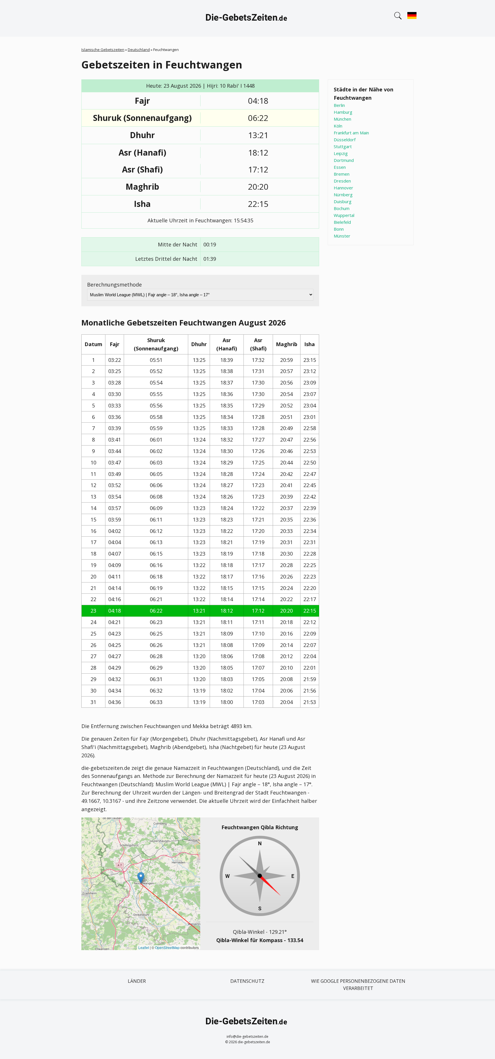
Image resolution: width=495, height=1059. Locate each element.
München (342, 119)
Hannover (343, 188)
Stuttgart (343, 146)
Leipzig (341, 153)
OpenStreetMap (167, 947)
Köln (338, 126)
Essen (340, 167)
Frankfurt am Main (351, 133)
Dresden (342, 181)
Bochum (341, 208)
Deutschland (139, 49)
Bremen (341, 174)
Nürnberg (343, 194)
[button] (140, 878)
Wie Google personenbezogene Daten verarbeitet (358, 985)
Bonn (339, 229)
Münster (342, 236)
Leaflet (143, 947)
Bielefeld (342, 222)
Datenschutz (247, 981)
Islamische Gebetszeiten (102, 49)
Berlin (339, 105)
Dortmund (344, 160)
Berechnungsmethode (114, 284)
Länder (137, 981)
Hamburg (343, 112)
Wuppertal (344, 215)
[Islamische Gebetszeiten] (247, 18)
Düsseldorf (344, 139)
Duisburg (342, 201)
